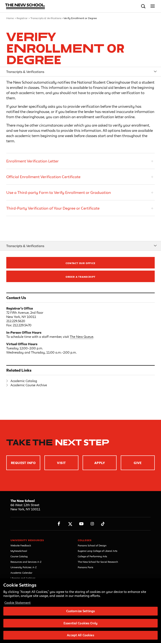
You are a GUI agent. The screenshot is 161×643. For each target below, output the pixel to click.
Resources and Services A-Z (26, 561)
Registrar (22, 18)
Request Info (23, 463)
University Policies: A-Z (23, 567)
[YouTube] (81, 524)
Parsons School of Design (92, 545)
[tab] (80, 161)
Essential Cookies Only (80, 623)
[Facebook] (59, 524)
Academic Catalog (23, 381)
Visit (61, 463)
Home (10, 18)
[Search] (143, 6)
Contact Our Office (80, 263)
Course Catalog (19, 556)
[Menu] (152, 6)
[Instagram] (92, 524)
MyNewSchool (18, 551)
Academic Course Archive (28, 385)
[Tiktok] (103, 524)
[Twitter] (70, 524)
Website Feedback (20, 545)
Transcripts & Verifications (45, 18)
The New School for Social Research (98, 561)
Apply (99, 463)
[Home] (25, 7)
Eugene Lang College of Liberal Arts (97, 551)
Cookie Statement (17, 602)
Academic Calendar (21, 572)
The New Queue (81, 336)
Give (138, 463)
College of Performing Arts (92, 556)
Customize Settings (80, 611)
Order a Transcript (80, 276)
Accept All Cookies (80, 635)
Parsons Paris (85, 567)
